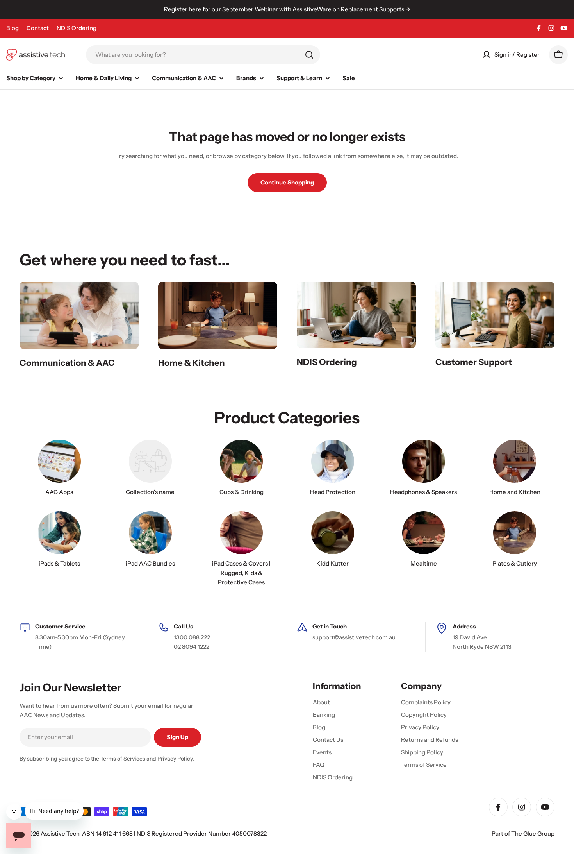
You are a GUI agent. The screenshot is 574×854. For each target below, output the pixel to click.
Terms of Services (122, 758)
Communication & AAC (67, 363)
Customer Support (473, 362)
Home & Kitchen (191, 363)
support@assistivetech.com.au (354, 637)
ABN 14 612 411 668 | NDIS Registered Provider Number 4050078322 (174, 833)
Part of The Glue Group (523, 833)
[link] (150, 470)
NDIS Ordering (76, 28)
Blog (12, 28)
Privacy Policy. (175, 758)
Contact (38, 28)
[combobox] (203, 54)
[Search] (309, 54)
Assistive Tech (60, 833)
